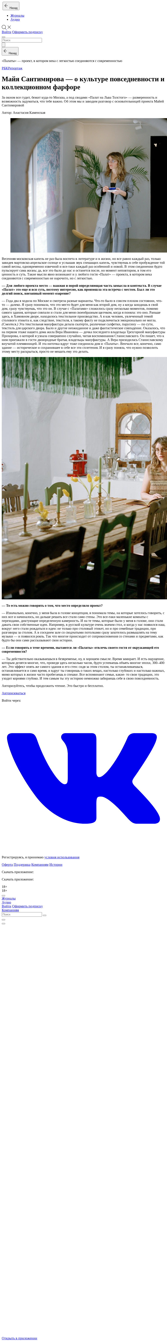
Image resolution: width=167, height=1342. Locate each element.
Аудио (15, 19)
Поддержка (22, 864)
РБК (5, 68)
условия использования (61, 857)
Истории (55, 864)
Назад (13, 8)
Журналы (17, 15)
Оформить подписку (27, 32)
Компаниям (39, 864)
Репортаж (15, 68)
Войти (6, 32)
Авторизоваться (13, 693)
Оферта (7, 864)
